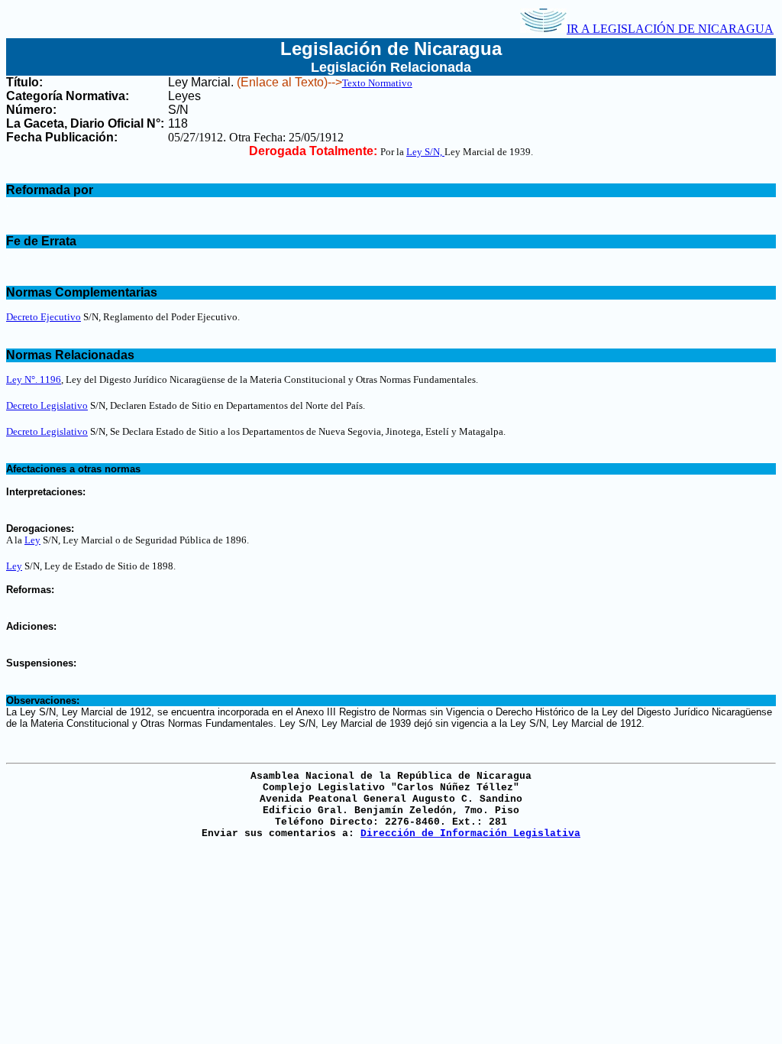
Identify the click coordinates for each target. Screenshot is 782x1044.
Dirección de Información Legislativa (470, 833)
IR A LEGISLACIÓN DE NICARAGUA (670, 28)
